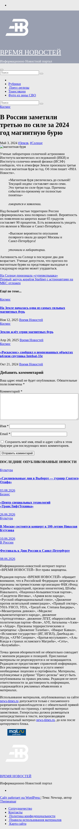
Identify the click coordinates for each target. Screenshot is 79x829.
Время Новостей (31, 320)
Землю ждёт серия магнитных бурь (26, 332)
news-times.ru (9, 701)
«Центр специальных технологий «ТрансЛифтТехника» (25, 504)
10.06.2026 (7, 538)
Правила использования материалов (35, 820)
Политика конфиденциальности (31, 816)
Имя (4, 426)
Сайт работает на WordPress (20, 797)
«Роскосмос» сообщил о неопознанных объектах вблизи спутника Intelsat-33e (36, 354)
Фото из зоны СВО (22, 95)
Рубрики (14, 84)
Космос (5, 107)
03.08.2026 (7, 490)
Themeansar (8, 801)
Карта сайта (17, 823)
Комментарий (11, 391)
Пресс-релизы (18, 87)
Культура (6, 470)
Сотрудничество (20, 808)
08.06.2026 (7, 559)
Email (5, 434)
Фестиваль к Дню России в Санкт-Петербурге (35, 550)
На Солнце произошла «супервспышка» (29, 275)
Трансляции (17, 91)
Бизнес (5, 494)
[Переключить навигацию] (1, 69)
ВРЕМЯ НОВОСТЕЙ (30, 52)
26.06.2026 (7, 514)
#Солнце (36, 143)
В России (6, 542)
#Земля (23, 143)
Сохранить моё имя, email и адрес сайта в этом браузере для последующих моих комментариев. (36, 443)
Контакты (15, 812)
